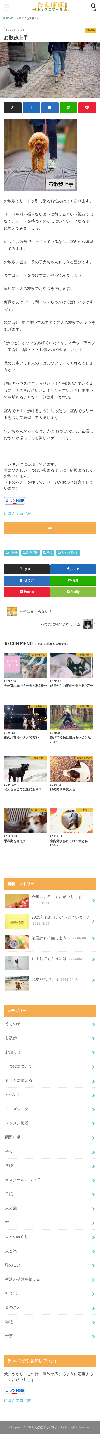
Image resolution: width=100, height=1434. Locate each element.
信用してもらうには (58, 958)
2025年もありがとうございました (61, 920)
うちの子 (13, 1023)
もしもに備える (18, 1080)
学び (9, 1165)
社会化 (11, 1293)
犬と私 (11, 1250)
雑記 (9, 1322)
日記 (9, 1194)
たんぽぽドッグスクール (48, 1427)
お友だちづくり (55, 979)
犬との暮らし (70, 552)
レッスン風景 (16, 1123)
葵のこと (13, 1307)
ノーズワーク (16, 1109)
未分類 (11, 1208)
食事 (9, 1336)
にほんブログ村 (17, 513)
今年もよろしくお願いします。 (59, 899)
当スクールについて (22, 1179)
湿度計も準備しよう (59, 938)
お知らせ (13, 1052)
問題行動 (32, 552)
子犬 (49, 552)
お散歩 (13, 552)
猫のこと (13, 1265)
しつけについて (18, 1066)
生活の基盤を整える (22, 1279)
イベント (13, 1094)
